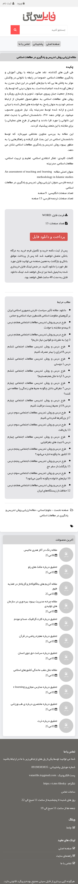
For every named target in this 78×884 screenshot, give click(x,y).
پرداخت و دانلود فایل (48, 237)
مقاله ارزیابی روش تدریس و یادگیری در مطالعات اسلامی (46, 57)
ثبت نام (7, 3)
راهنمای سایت (64, 856)
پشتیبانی (38, 44)
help (69, 828)
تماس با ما (24, 44)
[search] (15, 29)
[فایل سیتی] (39, 16)
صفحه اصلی (52, 44)
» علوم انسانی (45, 510)
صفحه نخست (61, 510)
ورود (19, 3)
